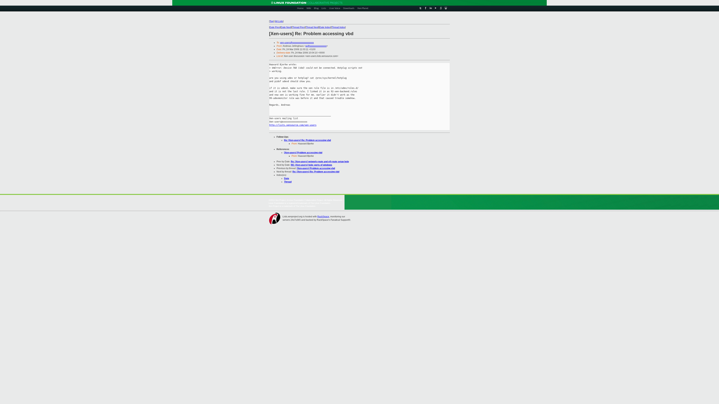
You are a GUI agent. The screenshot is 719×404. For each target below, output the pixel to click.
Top (271, 21)
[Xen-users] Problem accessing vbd (303, 152)
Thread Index (338, 27)
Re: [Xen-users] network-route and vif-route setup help (320, 161)
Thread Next (312, 27)
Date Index (324, 27)
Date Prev (275, 27)
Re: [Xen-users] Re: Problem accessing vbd (307, 140)
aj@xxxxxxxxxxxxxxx (316, 46)
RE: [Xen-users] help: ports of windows (311, 165)
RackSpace (323, 216)
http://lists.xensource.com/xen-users (292, 125)
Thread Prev (298, 27)
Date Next (286, 27)
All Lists (279, 21)
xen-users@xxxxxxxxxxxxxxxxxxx (297, 42)
